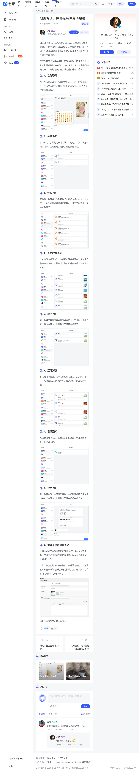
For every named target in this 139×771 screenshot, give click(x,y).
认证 (13, 62)
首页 (19, 4)
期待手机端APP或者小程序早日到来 (116, 104)
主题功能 (45, 11)
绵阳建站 (86, 762)
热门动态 (13, 19)
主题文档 (13, 50)
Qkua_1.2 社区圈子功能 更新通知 (115, 109)
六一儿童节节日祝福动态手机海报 (114, 67)
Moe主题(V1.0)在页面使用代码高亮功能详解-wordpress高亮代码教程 (115, 83)
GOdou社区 (62, 757)
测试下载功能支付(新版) (111, 73)
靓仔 (49, 722)
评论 (85, 706)
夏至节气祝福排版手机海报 (112, 114)
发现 (11, 31)
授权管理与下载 (16, 758)
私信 (85, 32)
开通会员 (58, 4)
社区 (11, 37)
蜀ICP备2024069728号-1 (77, 767)
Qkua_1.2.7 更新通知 (110, 78)
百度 (49, 762)
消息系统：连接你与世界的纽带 (114, 99)
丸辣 (48, 31)
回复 (72, 729)
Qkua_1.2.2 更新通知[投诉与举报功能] (115, 93)
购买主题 (48, 4)
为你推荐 (13, 13)
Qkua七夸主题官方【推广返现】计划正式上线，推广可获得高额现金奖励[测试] (115, 88)
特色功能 (38, 4)
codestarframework (61, 762)
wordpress (76, 762)
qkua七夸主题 (57, 767)
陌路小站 (51, 757)
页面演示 (28, 4)
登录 (132, 3)
